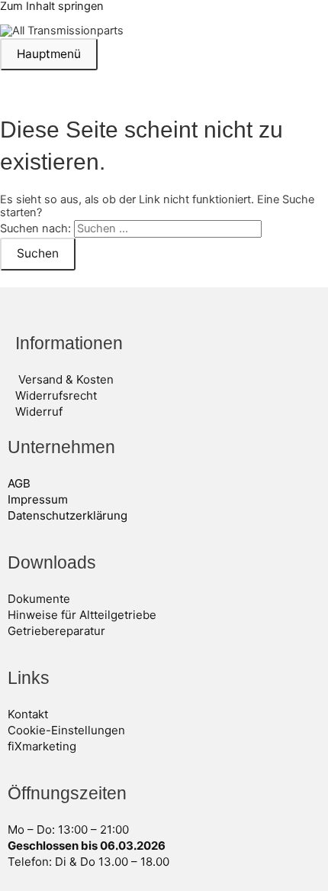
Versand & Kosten (66, 379)
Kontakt (28, 714)
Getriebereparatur (56, 631)
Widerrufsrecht (56, 395)
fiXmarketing (42, 746)
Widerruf (39, 411)
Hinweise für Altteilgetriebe (82, 615)
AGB (19, 483)
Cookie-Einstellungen (66, 730)
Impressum (38, 499)
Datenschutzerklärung (67, 515)
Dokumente (39, 598)
